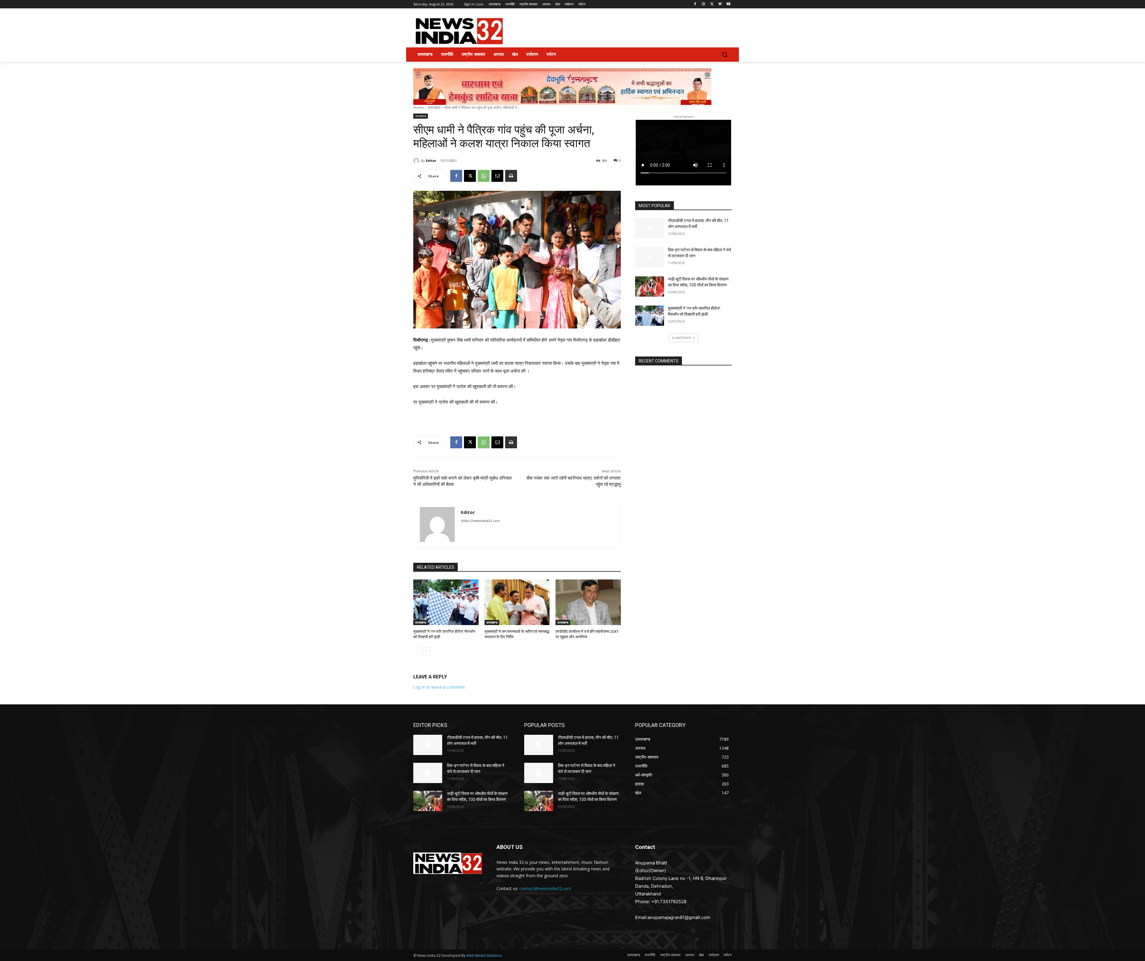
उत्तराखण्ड (434, 107)
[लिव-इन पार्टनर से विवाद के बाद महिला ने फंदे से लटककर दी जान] (649, 257)
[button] (724, 54)
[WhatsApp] (484, 176)
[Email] (497, 176)
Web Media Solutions (484, 955)
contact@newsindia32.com (545, 888)
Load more (681, 337)
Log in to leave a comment (439, 686)
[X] (711, 4)
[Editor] (417, 161)
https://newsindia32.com (480, 521)
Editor (431, 160)
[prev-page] (417, 651)
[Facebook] (695, 4)
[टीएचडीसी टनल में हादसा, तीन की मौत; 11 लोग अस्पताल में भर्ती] (649, 228)
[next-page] (426, 651)
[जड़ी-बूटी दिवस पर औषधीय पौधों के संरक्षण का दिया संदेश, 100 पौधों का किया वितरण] (649, 286)
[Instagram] (703, 4)
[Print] (511, 176)
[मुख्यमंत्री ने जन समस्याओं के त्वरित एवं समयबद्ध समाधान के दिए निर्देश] (517, 602)
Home (418, 107)
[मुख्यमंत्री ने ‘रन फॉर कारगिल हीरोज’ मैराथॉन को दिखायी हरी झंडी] (446, 602)
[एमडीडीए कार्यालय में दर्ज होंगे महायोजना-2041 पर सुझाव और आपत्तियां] (588, 602)
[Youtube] (728, 4)
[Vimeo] (720, 4)
